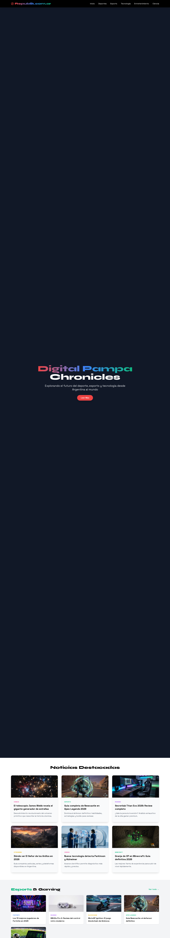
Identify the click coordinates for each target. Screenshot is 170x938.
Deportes (102, 3)
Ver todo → (154, 889)
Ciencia (156, 3)
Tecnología (126, 3)
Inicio (92, 3)
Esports (113, 3)
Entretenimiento (141, 3)
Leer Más (85, 398)
